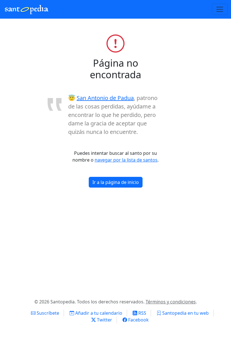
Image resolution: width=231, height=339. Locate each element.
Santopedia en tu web (185, 313)
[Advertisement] (115, 245)
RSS (141, 313)
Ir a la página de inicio (115, 182)
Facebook (138, 320)
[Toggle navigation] (220, 9)
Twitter (104, 320)
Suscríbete (47, 313)
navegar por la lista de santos (126, 160)
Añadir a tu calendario (98, 313)
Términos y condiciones (171, 302)
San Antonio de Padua (105, 98)
